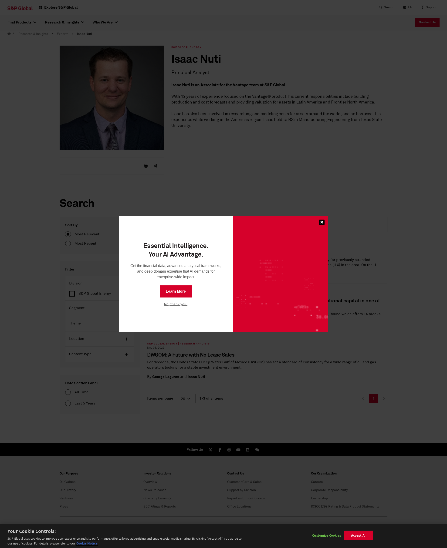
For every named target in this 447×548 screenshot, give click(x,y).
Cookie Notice (87, 543)
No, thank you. (175, 304)
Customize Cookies (326, 535)
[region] (223, 536)
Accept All (358, 535)
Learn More (176, 291)
